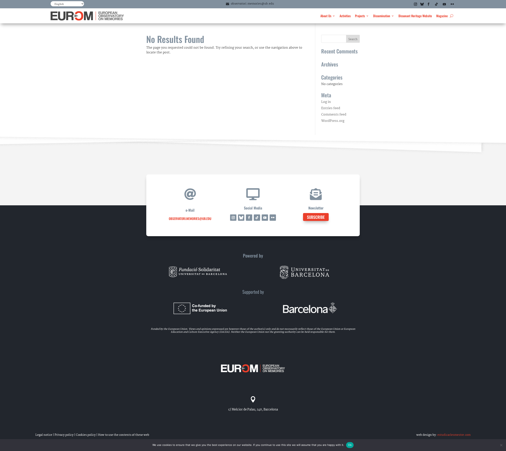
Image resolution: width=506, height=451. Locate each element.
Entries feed (330, 108)
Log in (326, 102)
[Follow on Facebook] (428, 4)
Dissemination (381, 15)
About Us (325, 15)
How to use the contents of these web (123, 435)
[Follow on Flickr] (452, 4)
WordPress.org (332, 121)
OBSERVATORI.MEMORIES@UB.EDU (190, 218)
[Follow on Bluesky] (422, 4)
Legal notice (43, 435)
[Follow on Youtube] (444, 4)
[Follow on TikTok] (436, 4)
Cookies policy (86, 435)
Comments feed (333, 114)
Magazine (442, 15)
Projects (360, 15)
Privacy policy (64, 435)
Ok (350, 444)
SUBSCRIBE (316, 217)
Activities (345, 15)
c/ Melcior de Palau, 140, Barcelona (253, 409)
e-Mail (190, 210)
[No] (501, 445)
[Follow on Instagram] (415, 4)
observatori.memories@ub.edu (252, 3)
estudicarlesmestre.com (454, 435)
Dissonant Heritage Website (415, 15)
